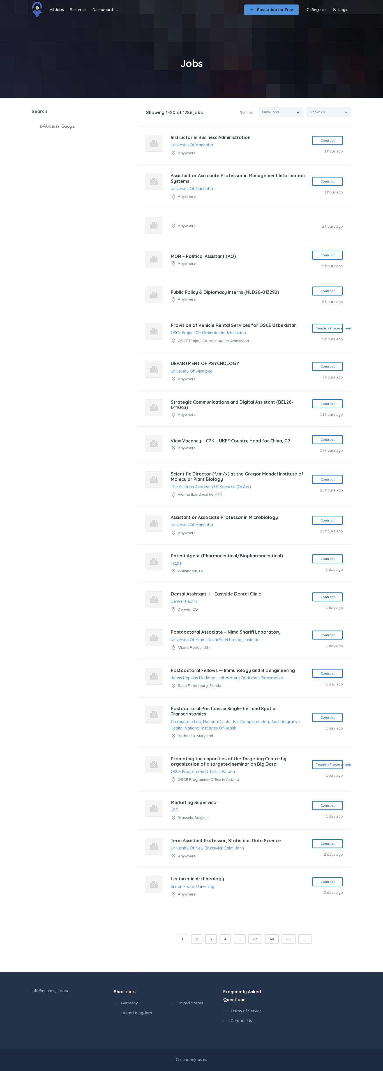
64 (272, 939)
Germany (129, 1003)
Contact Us (241, 1020)
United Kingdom (136, 1012)
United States (190, 1003)
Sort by (246, 112)
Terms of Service (246, 1010)
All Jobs (57, 9)
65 (288, 939)
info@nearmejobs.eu (50, 991)
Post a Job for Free (275, 9)
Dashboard (102, 9)
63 (255, 939)
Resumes (78, 9)
